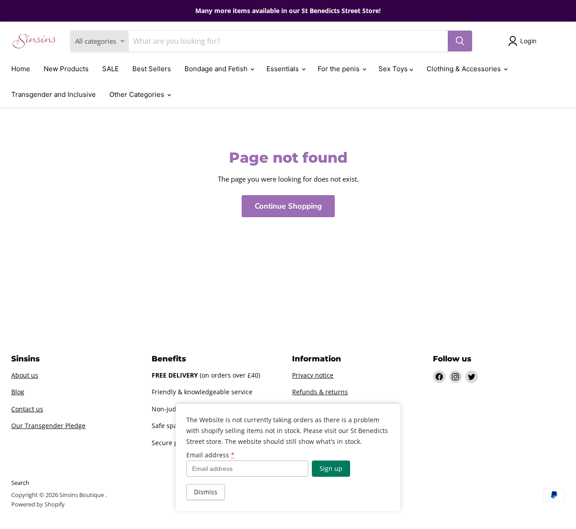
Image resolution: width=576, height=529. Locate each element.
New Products (66, 68)
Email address (210, 455)
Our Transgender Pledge (48, 425)
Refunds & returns (320, 392)
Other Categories (137, 94)
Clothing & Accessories (465, 68)
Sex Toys (394, 68)
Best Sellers (151, 68)
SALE (110, 68)
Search (20, 483)
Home (20, 68)
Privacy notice (312, 375)
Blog (17, 392)
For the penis (339, 68)
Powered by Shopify (38, 504)
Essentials (283, 68)
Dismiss (205, 492)
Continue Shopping (288, 206)
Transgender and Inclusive (53, 94)
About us (24, 375)
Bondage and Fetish (216, 68)
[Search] (460, 41)
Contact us (27, 409)
